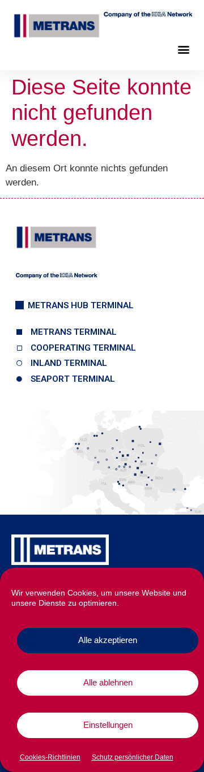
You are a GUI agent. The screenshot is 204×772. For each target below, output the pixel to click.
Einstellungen (108, 725)
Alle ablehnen (108, 682)
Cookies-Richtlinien (50, 757)
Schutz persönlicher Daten (132, 757)
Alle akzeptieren (107, 640)
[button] (183, 49)
